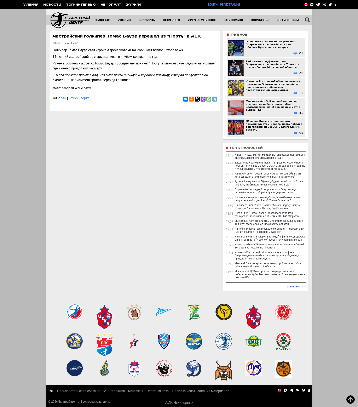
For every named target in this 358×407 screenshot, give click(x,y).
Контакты (135, 391)
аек (63, 98)
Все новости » (296, 286)
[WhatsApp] (208, 99)
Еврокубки (233, 19)
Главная (30, 4)
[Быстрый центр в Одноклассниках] (335, 4)
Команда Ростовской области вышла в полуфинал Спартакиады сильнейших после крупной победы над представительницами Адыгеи (267, 255)
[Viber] (203, 99)
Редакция (117, 391)
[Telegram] (214, 99)
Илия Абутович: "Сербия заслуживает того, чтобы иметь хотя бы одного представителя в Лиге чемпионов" (268, 175)
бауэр (73, 98)
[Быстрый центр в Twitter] (330, 4)
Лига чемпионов (202, 19)
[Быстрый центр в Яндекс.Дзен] (311, 4)
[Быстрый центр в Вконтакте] (324, 4)
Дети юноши (288, 19)
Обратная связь (158, 391)
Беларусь (147, 19)
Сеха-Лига (171, 19)
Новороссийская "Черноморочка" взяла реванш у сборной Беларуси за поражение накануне (269, 246)
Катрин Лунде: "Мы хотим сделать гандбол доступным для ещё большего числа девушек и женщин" (270, 156)
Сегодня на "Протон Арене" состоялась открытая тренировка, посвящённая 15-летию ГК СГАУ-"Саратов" (267, 215)
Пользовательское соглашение (81, 391)
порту (84, 98)
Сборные (102, 19)
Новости (52, 4)
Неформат (111, 4)
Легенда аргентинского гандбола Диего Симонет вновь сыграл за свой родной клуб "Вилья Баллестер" (268, 199)
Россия (124, 19)
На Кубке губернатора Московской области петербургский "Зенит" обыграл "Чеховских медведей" (269, 230)
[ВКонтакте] (185, 99)
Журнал (133, 4)
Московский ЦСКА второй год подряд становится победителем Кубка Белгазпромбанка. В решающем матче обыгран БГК (270, 274)
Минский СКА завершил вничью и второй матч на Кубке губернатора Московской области (268, 265)
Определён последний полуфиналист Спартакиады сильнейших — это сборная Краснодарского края (265, 191)
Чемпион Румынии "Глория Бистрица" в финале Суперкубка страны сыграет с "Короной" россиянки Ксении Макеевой (270, 238)
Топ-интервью (81, 4)
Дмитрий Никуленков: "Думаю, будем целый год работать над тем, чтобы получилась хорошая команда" (269, 183)
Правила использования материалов (200, 391)
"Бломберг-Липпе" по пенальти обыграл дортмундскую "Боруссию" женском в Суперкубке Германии (267, 207)
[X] (197, 99)
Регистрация (230, 4)
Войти (213, 4)
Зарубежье (260, 19)
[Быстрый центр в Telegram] (318, 4)
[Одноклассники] (191, 99)
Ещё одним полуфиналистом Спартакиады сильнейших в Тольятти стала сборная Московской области (269, 222)
